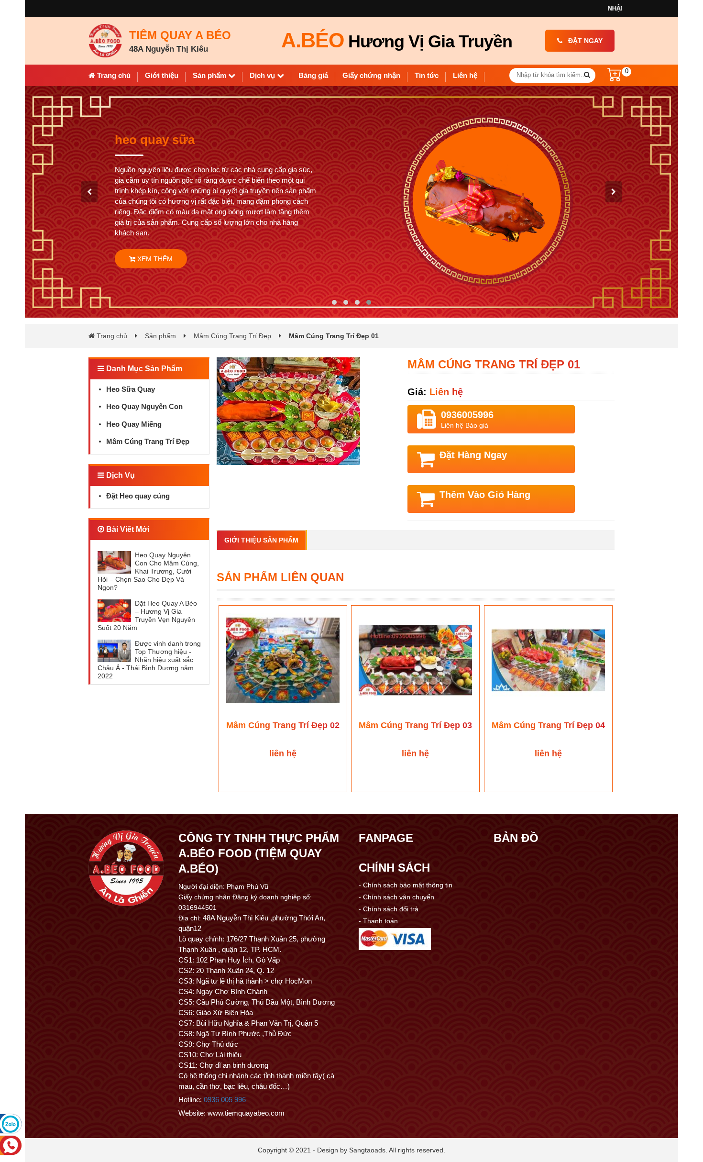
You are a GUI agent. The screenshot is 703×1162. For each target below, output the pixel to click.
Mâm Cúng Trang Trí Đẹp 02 (283, 725)
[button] (334, 302)
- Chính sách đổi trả (388, 909)
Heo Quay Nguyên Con (144, 406)
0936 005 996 (225, 1100)
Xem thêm (154, 271)
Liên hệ (465, 75)
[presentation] (89, 191)
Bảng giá (313, 75)
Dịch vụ (263, 75)
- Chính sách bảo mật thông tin (405, 885)
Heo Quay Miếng (134, 424)
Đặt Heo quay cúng (138, 496)
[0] (614, 79)
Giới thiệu (161, 75)
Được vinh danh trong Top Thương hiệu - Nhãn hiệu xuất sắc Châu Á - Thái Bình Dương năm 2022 (149, 660)
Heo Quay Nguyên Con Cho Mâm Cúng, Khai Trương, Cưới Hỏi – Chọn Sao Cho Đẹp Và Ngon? (148, 571)
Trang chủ (113, 75)
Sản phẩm (210, 75)
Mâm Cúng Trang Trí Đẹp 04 (548, 725)
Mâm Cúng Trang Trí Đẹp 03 (415, 725)
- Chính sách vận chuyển (396, 897)
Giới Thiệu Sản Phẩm (261, 540)
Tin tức (427, 75)
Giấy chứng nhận (371, 75)
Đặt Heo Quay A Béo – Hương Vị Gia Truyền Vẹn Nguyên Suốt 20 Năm (147, 615)
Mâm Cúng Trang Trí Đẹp (232, 336)
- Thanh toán (378, 921)
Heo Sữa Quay (130, 389)
